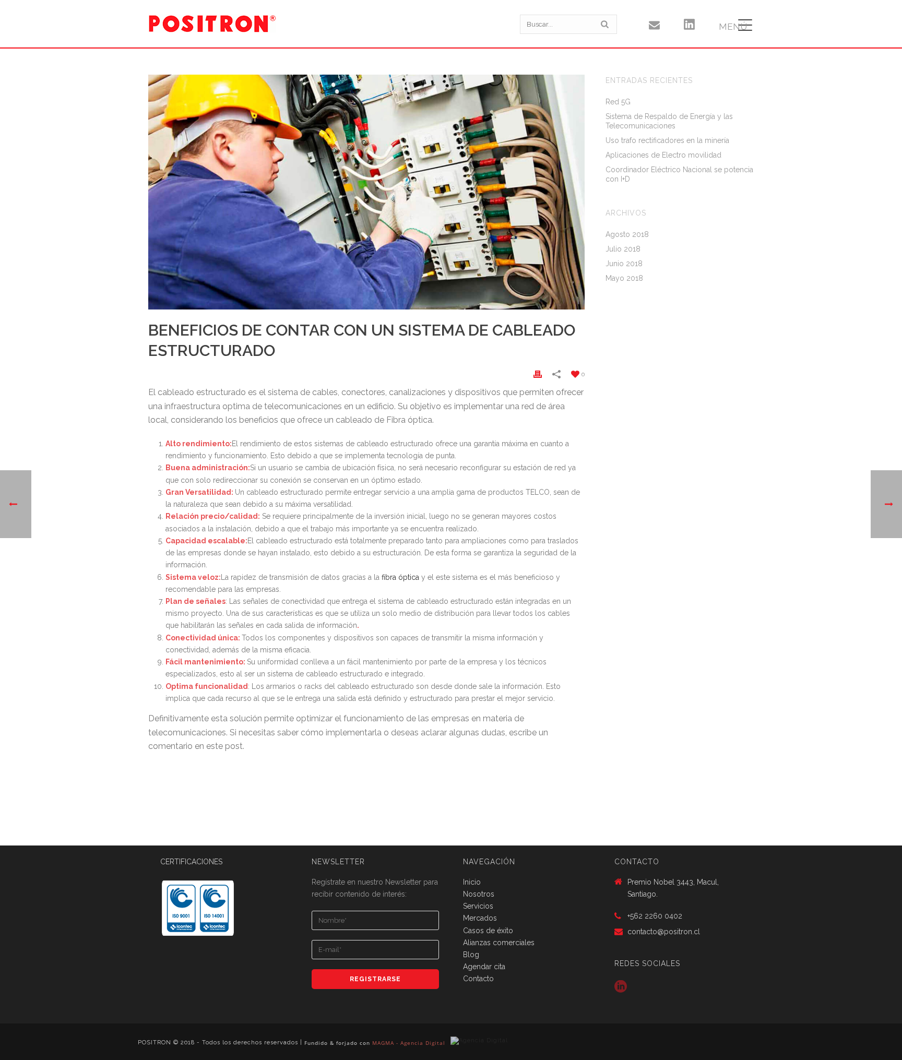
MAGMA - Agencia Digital (408, 1042)
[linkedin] (620, 987)
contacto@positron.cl (663, 931)
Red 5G (618, 102)
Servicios (478, 906)
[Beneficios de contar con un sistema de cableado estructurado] (366, 192)
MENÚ (733, 26)
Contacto (478, 978)
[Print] (537, 374)
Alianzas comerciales (499, 942)
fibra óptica (400, 577)
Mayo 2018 (624, 278)
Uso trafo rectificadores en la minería (667, 140)
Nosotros (478, 894)
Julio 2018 (623, 249)
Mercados (480, 918)
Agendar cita (484, 966)
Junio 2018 (624, 263)
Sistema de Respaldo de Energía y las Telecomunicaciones (669, 121)
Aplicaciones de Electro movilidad (663, 155)
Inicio (472, 882)
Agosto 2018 (627, 234)
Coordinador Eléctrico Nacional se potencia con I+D (679, 174)
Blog (471, 954)
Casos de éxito (488, 930)
